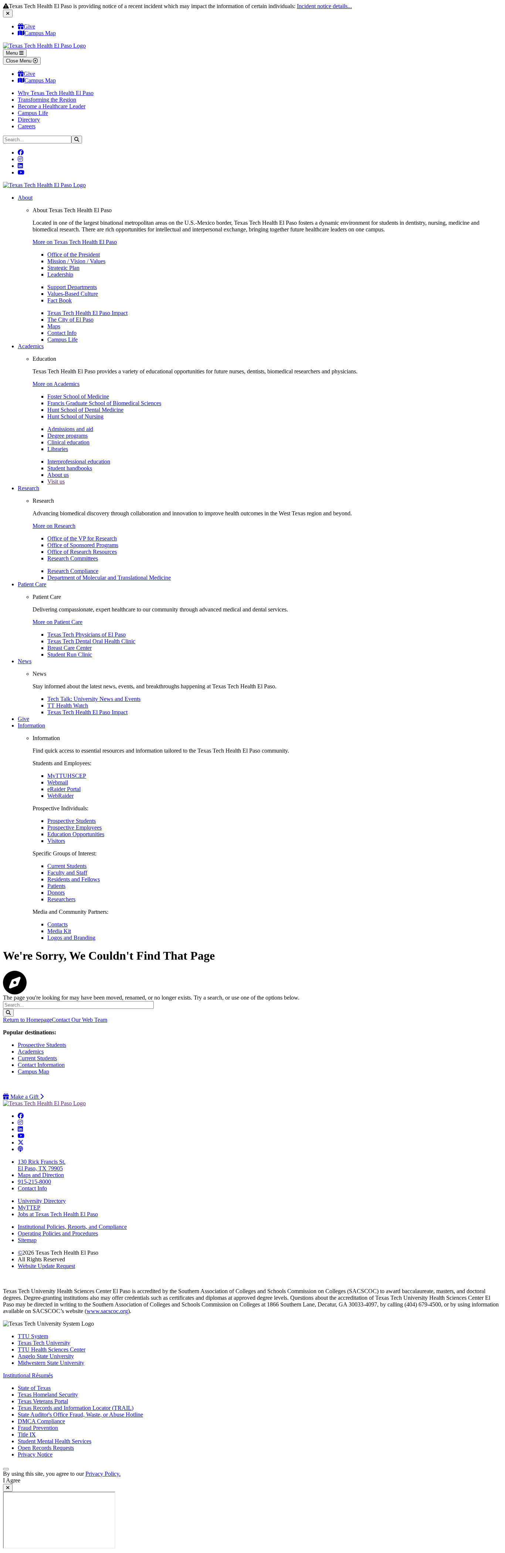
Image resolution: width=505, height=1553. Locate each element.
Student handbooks (69, 468)
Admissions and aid (70, 429)
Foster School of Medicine (78, 396)
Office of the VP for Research (82, 538)
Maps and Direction (41, 1175)
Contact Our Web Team (79, 1020)
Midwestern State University (51, 1363)
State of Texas (34, 1388)
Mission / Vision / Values (76, 261)
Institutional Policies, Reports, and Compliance (72, 1227)
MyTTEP (29, 1207)
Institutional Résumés (28, 1375)
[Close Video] (8, 1488)
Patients (56, 886)
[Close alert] (8, 13)
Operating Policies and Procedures (58, 1233)
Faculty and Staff (67, 872)
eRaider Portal (64, 789)
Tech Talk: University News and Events (93, 699)
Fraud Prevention (38, 1428)
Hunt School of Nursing (75, 416)
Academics (31, 346)
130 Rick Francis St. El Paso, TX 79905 (41, 1165)
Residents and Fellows (73, 879)
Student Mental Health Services (54, 1441)
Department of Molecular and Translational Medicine (109, 577)
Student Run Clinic (69, 654)
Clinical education (68, 442)
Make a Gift (26, 1096)
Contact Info (62, 333)
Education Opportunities (75, 834)
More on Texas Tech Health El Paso (75, 242)
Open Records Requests (46, 1448)
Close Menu (19, 61)
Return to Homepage (27, 1020)
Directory (29, 119)
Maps (53, 326)
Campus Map (40, 33)
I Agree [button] (11, 1480)
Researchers (61, 899)
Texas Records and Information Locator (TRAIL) (75, 1408)
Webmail (57, 782)
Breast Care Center (69, 648)
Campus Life (33, 113)
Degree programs (67, 436)
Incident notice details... (324, 6)
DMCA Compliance (41, 1421)
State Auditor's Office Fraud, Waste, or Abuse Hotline (80, 1414)
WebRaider (60, 796)
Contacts (57, 924)
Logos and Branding (71, 938)
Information (31, 725)
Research (28, 488)
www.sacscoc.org (107, 1311)
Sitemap (27, 1240)
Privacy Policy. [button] (103, 1474)
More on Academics (56, 384)
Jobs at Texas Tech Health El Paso (58, 1214)
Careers (26, 126)
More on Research (54, 526)
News (24, 661)
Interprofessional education (78, 461)
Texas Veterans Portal (43, 1401)
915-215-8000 (34, 1182)
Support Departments (72, 287)
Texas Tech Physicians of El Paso (86, 634)
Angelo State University (46, 1356)
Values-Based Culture (72, 294)
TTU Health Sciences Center (51, 1349)
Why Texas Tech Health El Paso (56, 93)
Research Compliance (72, 571)
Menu (12, 53)
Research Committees (72, 558)
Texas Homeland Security (48, 1394)
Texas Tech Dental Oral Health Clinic (91, 641)
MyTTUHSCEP (66, 776)
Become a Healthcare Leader (51, 106)
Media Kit (59, 931)
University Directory (42, 1201)
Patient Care (32, 584)
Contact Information (41, 1065)
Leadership (60, 274)
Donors (56, 892)
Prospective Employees (74, 827)
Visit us (56, 481)
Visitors (56, 841)
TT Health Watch (67, 705)
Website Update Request (46, 1266)
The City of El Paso (70, 319)
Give (29, 26)
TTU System (33, 1336)
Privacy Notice (35, 1454)
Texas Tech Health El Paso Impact (87, 313)
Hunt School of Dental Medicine (85, 410)
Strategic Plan (63, 268)
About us (58, 475)
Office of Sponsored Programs (82, 545)
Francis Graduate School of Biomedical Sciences (104, 403)
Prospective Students (71, 821)
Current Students (67, 866)
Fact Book (59, 300)
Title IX (27, 1434)
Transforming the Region (47, 99)
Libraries (57, 449)
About (25, 197)
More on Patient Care (57, 622)
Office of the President (73, 254)
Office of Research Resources (82, 552)
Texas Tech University (44, 1343)
